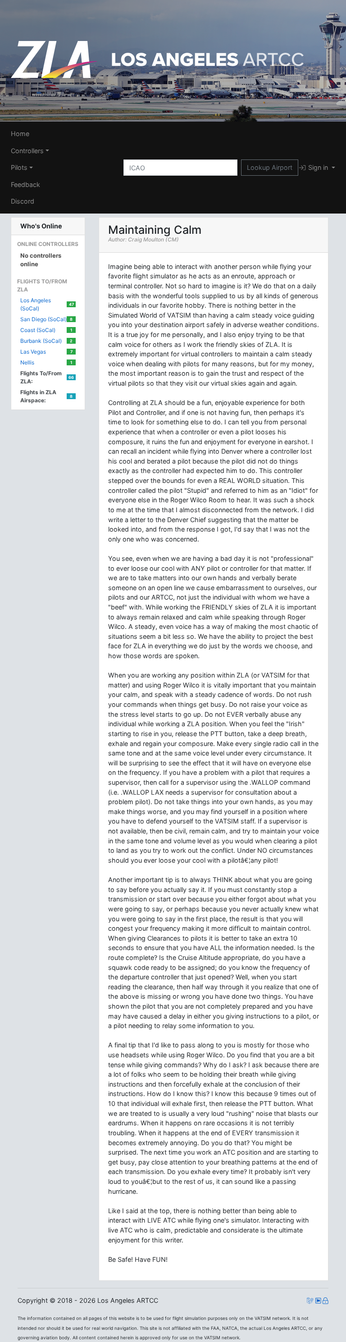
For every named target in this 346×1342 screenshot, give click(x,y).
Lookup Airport (269, 167)
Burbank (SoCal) (46, 340)
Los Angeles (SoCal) (47, 304)
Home (20, 133)
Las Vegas (46, 351)
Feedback (25, 184)
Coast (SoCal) (46, 330)
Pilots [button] (19, 167)
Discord (22, 201)
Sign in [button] (318, 167)
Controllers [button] (27, 151)
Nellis (46, 362)
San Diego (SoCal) (46, 319)
